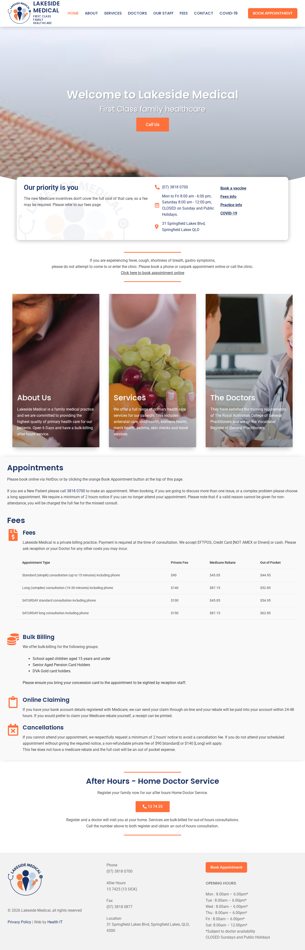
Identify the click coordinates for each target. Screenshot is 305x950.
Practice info (231, 205)
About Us (34, 397)
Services (130, 397)
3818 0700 (76, 491)
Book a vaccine (233, 188)
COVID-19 (228, 213)
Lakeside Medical (46, 7)
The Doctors (232, 397)
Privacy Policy (19, 922)
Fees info (228, 196)
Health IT (55, 922)
